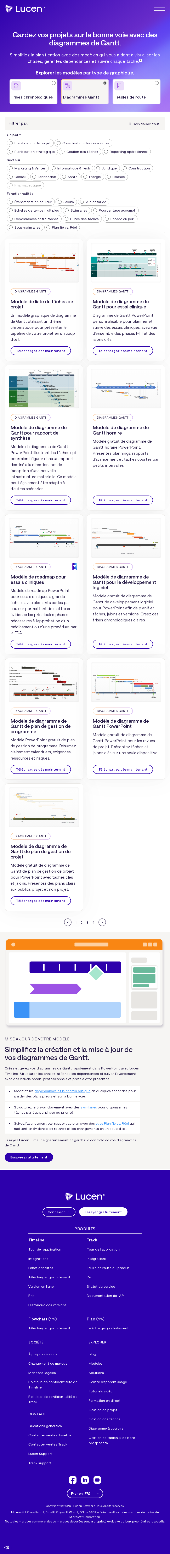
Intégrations (38, 1258)
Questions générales (45, 1426)
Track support (39, 1463)
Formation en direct (104, 1400)
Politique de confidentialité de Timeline (52, 1384)
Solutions (96, 1373)
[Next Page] (102, 922)
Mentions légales (42, 1373)
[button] (159, 9)
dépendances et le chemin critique (62, 1091)
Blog (92, 1354)
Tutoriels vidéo (101, 1391)
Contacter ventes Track (47, 1444)
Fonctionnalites (40, 1268)
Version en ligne (41, 1286)
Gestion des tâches (104, 1419)
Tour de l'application (44, 1249)
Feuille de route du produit (108, 1268)
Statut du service (101, 1286)
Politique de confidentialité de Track (52, 1399)
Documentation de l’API (106, 1295)
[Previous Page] (68, 922)
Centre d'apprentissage (108, 1382)
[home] (85, 1196)
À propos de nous (42, 1354)
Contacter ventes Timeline (49, 1435)
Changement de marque (47, 1363)
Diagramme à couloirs (106, 1428)
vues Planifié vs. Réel (112, 1123)
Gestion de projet (103, 1410)
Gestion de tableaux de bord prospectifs (112, 1440)
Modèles (95, 1363)
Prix (31, 1295)
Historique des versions (47, 1305)
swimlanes (89, 1107)
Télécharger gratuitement (49, 1277)
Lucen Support (40, 1453)
